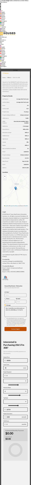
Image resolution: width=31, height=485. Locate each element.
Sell (1, 38)
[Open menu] (0, 68)
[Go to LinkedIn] (0, 9)
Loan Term (6, 364)
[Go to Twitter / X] (0, 6)
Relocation (2, 40)
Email (19, 298)
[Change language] (1, 10)
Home (4, 77)
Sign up (1, 31)
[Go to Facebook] (0, 3)
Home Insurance (7, 413)
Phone (8, 298)
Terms (16, 325)
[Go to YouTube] (0, 7)
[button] (15, 188)
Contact (2, 44)
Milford (9, 77)
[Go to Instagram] (0, 5)
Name (8, 292)
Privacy (20, 325)
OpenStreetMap (14, 205)
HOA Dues (6, 421)
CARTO (26, 205)
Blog (1, 42)
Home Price (6, 357)
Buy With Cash (3, 37)
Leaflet (6, 205)
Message (8, 305)
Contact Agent (15, 329)
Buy (1, 35)
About (1, 41)
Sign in (4, 31)
